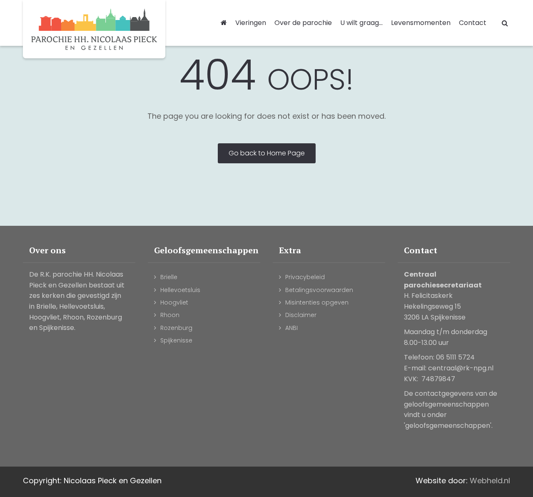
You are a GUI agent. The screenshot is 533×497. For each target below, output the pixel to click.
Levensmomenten (421, 22)
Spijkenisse (176, 340)
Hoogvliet (174, 302)
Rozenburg (176, 328)
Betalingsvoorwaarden (319, 290)
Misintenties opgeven (317, 302)
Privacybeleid (305, 277)
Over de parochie (303, 22)
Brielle (168, 277)
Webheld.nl (490, 480)
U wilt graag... (361, 22)
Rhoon (169, 315)
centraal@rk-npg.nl (460, 368)
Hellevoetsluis (180, 290)
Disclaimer (300, 315)
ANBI (291, 328)
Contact (472, 22)
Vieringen (250, 22)
